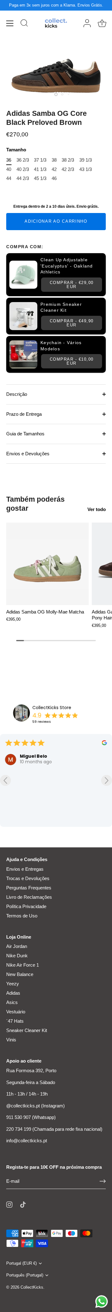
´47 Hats (15, 1021)
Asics (12, 1002)
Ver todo (96, 509)
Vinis (11, 1039)
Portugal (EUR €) (21, 1263)
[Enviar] (103, 1181)
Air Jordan (16, 946)
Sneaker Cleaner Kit (26, 1030)
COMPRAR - (72, 284)
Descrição (16, 394)
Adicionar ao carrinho (56, 221)
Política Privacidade (26, 906)
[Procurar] (24, 24)
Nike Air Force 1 (22, 965)
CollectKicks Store (51, 707)
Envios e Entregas (25, 869)
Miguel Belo (33, 756)
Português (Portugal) (24, 1275)
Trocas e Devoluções (27, 878)
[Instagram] (9, 1204)
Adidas (13, 993)
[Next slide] (106, 780)
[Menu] (10, 23)
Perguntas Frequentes (28, 887)
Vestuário (15, 1011)
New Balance (19, 974)
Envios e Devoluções (27, 453)
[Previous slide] (5, 780)
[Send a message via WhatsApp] (101, 1301)
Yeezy (12, 983)
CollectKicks (32, 1287)
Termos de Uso (21, 915)
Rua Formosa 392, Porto (31, 1070)
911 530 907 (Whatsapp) (31, 1117)
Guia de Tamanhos (25, 433)
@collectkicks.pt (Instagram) (35, 1105)
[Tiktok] (23, 1204)
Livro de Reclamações (29, 897)
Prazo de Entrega (24, 414)
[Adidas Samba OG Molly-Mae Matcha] (47, 564)
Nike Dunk (17, 955)
